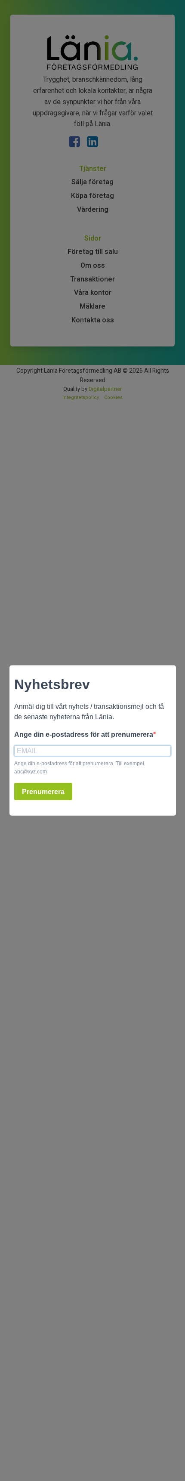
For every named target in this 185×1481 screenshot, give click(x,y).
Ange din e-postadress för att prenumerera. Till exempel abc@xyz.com (79, 768)
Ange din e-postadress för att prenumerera (83, 734)
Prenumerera (43, 791)
